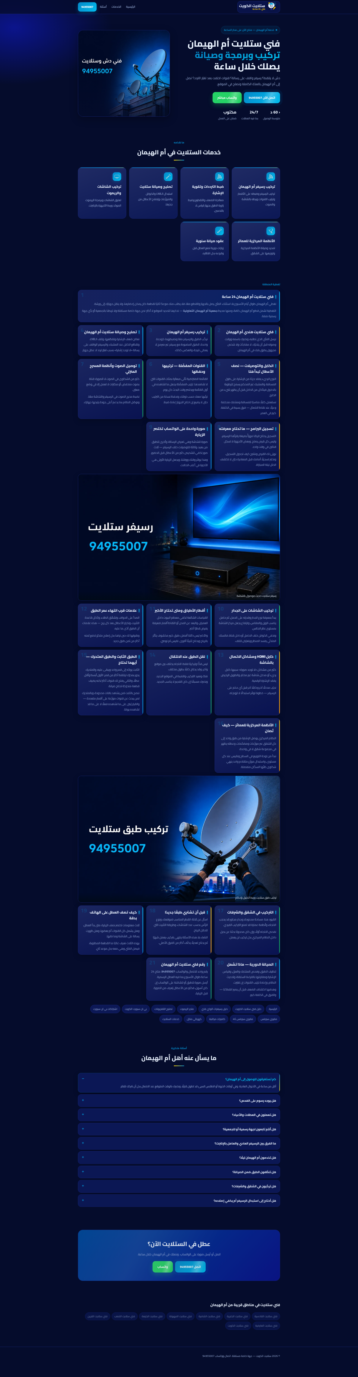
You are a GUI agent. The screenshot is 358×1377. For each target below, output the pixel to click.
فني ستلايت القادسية (266, 1316)
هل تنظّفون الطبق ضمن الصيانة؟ (254, 1172)
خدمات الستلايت (170, 1019)
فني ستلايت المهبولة (180, 1316)
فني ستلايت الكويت (238, 1325)
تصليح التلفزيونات (163, 1008)
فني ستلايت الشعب (124, 1316)
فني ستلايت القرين (98, 1316)
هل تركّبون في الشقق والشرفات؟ (254, 1186)
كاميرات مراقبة (217, 1019)
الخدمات (116, 6)
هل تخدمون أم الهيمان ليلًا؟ (257, 1157)
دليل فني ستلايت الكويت (248, 1008)
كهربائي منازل (194, 1019)
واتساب (162, 1266)
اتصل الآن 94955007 (262, 97)
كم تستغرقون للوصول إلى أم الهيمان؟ (250, 1079)
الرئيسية (130, 6)
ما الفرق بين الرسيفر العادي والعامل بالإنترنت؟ (245, 1143)
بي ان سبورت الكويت (136, 1008)
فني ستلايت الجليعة (152, 1316)
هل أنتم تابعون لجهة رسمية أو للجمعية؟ (249, 1129)
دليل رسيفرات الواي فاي (214, 1008)
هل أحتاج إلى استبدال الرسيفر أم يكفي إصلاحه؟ (245, 1200)
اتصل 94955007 (190, 1266)
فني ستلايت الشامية (209, 1316)
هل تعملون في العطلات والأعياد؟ (254, 1115)
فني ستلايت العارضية (266, 1325)
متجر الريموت (187, 1008)
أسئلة (103, 6)
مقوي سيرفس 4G (243, 1019)
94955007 (87, 7)
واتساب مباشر (227, 97)
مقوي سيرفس (269, 1019)
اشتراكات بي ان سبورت (105, 1008)
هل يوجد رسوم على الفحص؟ (257, 1100)
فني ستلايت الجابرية (237, 1316)
